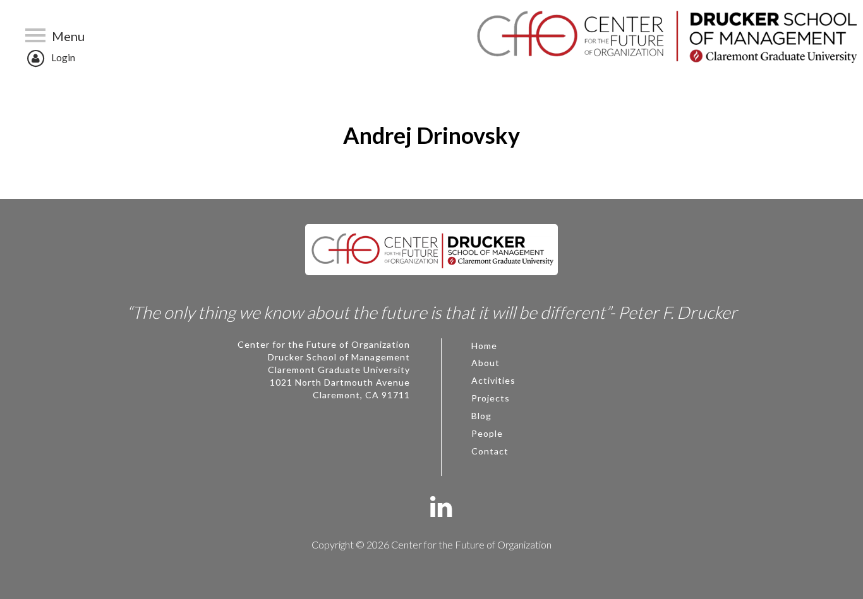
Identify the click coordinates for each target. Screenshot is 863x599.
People (487, 433)
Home (484, 345)
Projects (490, 398)
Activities (493, 380)
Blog (481, 415)
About (485, 362)
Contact (490, 451)
